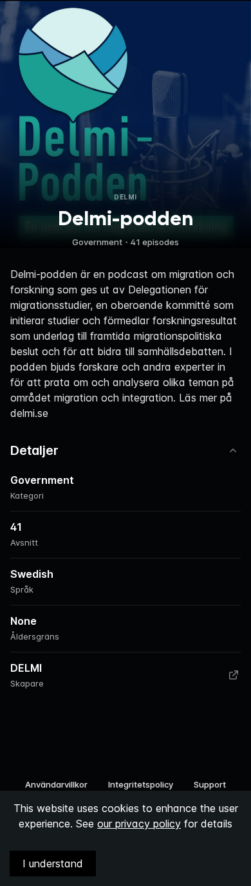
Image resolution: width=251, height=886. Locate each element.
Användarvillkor (56, 784)
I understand (53, 863)
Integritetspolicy (140, 784)
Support (210, 784)
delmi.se (29, 413)
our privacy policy (139, 823)
